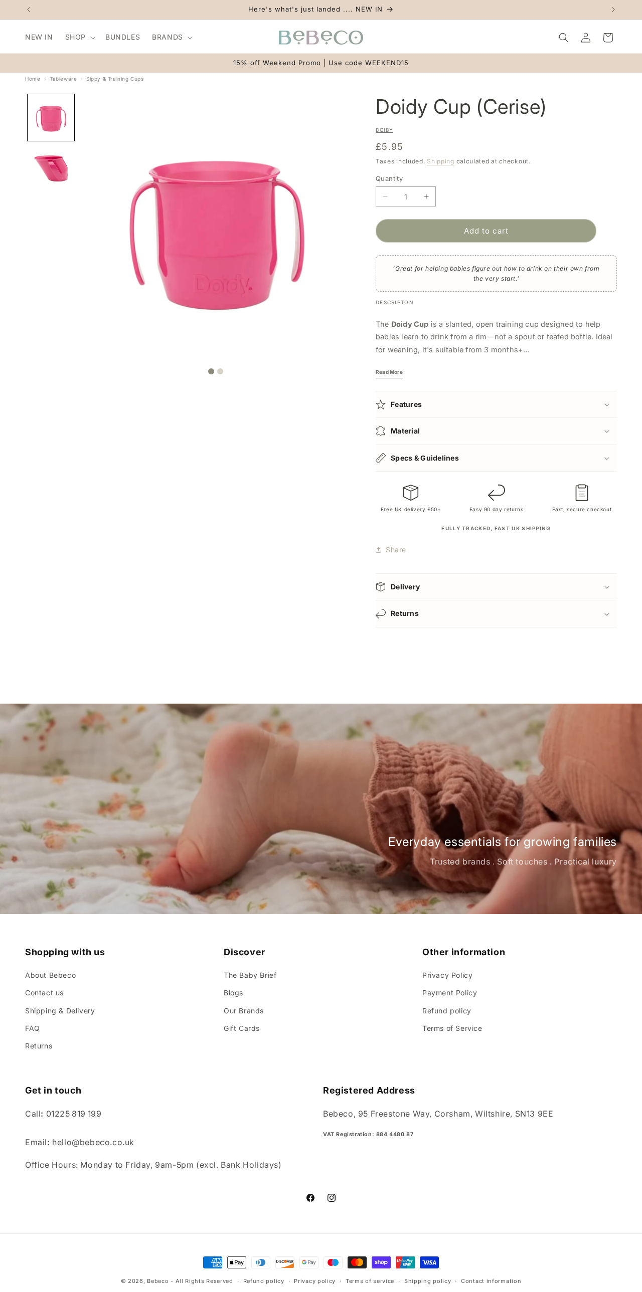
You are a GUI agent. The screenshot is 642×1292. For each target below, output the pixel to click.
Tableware (63, 79)
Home (32, 79)
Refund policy (446, 1010)
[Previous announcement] (29, 9)
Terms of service (370, 1280)
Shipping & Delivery (60, 1010)
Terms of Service (452, 1028)
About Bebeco (50, 975)
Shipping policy (427, 1280)
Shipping (440, 161)
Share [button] (396, 549)
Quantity (389, 178)
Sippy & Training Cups (115, 79)
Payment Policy (449, 992)
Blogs (233, 992)
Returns (38, 1045)
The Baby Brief (250, 975)
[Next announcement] (613, 9)
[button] (79, 37)
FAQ (32, 1028)
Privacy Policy (447, 975)
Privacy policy (315, 1280)
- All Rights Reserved (202, 1280)
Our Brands (244, 1010)
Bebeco (158, 1280)
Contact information (491, 1280)
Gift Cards (242, 1028)
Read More (389, 372)
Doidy (384, 130)
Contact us (44, 992)
